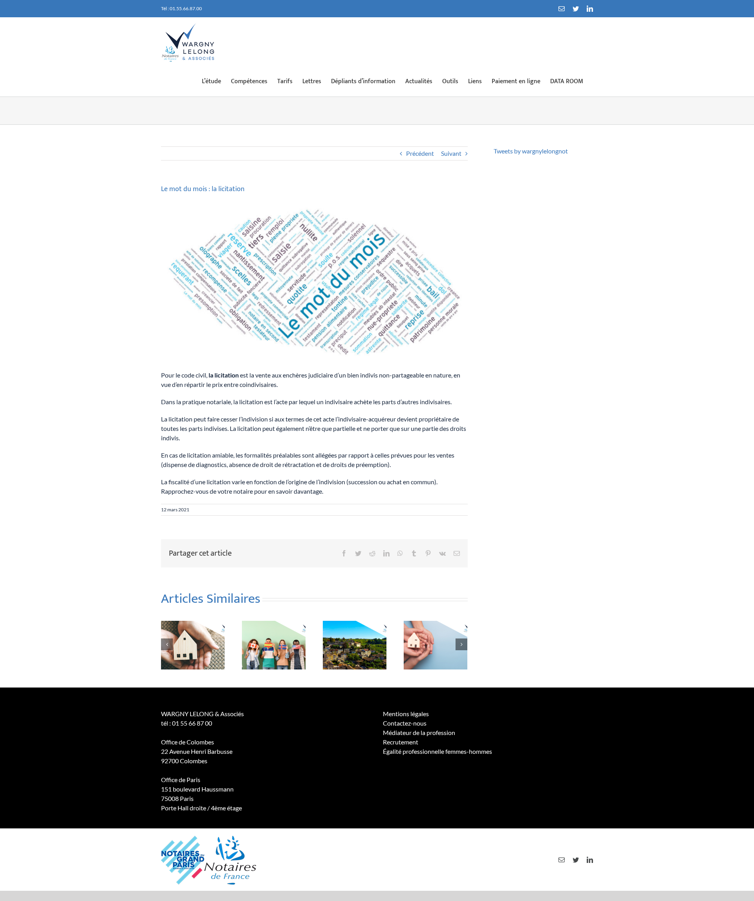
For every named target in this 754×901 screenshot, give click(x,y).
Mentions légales (406, 713)
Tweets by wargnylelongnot (531, 151)
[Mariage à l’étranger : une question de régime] (274, 644)
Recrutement (400, 742)
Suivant (451, 153)
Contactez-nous (404, 723)
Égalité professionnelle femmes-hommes (437, 751)
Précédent (420, 153)
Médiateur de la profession (419, 732)
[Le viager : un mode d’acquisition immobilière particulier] (193, 644)
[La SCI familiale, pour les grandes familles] (435, 644)
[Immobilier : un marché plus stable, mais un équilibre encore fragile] (354, 644)
